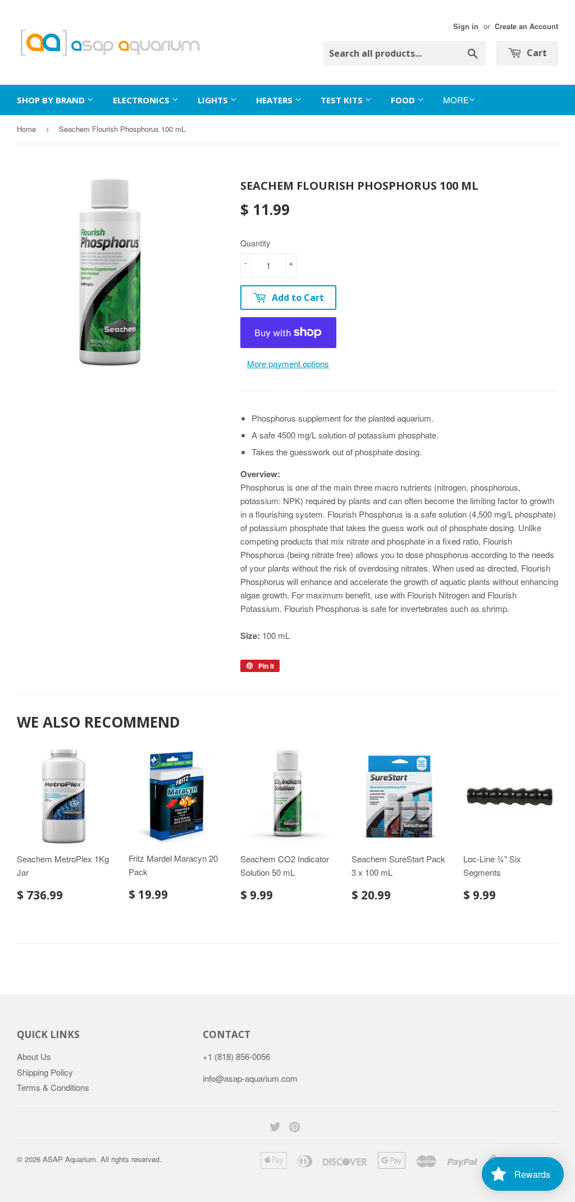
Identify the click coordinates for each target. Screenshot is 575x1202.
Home (26, 129)
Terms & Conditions (53, 1087)
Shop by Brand (52, 100)
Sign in (465, 26)
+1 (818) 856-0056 (236, 1056)
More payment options (288, 363)
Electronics (142, 100)
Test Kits (343, 100)
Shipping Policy (45, 1072)
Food (404, 100)
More (456, 100)
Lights (214, 100)
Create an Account (526, 26)
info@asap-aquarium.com (250, 1078)
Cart (535, 53)
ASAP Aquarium (69, 1159)
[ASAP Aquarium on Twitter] (275, 1128)
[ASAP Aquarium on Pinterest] (294, 1128)
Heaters (275, 100)
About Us (34, 1056)
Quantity (255, 243)
